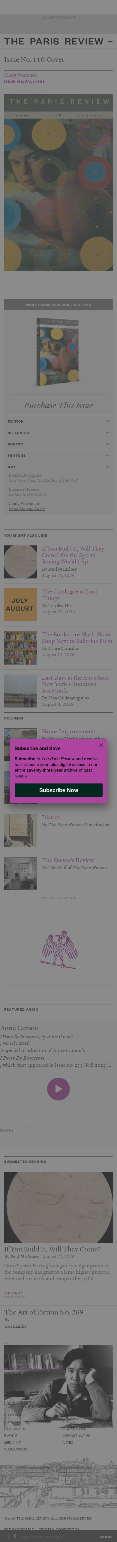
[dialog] (58, 771)
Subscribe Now (58, 790)
